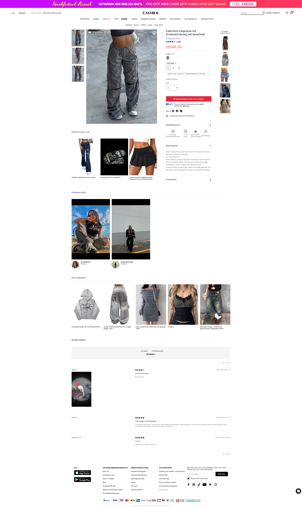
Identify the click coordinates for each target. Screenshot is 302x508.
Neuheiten (84, 19)
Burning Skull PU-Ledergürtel (110, 177)
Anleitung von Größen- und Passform (172, 471)
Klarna (133, 482)
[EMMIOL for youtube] (204, 484)
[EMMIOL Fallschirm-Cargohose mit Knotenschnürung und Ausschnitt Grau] (167, 59)
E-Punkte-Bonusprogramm (168, 486)
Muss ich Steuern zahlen (167, 482)
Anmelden (269, 13)
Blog (104, 482)
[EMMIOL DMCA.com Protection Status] (193, 502)
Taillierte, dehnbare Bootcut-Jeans (84, 177)
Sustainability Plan (109, 486)
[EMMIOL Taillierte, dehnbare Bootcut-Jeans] (85, 157)
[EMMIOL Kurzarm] (183, 304)
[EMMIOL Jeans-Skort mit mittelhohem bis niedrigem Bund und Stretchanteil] (143, 157)
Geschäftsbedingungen (111, 493)
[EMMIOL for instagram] (194, 484)
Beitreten (222, 474)
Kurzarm (171, 327)
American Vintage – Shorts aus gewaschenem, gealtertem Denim (212, 327)
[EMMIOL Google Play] (82, 481)
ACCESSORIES (175, 19)
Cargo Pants (158, 25)
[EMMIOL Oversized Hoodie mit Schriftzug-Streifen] (87, 304)
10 (179, 68)
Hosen (150, 25)
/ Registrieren (276, 13)
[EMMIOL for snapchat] (215, 484)
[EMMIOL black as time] (131, 233)
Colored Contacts (137, 490)
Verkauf (106, 19)
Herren (162, 19)
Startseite (129, 25)
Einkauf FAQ (163, 475)
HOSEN (134, 19)
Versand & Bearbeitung (139, 475)
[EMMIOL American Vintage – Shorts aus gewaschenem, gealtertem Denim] (215, 304)
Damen (96, 19)
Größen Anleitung (172, 79)
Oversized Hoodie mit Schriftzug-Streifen (86, 327)
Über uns (106, 471)
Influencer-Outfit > (174, 38)
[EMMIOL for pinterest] (210, 484)
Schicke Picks (207, 19)
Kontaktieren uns (109, 475)
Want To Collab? (108, 479)
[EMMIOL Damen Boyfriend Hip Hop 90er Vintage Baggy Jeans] (119, 304)
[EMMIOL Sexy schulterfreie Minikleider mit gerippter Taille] (151, 304)
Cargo (125, 19)
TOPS (116, 19)
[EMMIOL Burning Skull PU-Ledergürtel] (114, 157)
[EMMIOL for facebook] (188, 484)
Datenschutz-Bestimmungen (113, 490)
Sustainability (190, 19)
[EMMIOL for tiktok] (199, 484)
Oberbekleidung (148, 19)
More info (186, 106)
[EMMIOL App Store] (82, 474)
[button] (87, 76)
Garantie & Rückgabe (138, 471)
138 (178, 42)
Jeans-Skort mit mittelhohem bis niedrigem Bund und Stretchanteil (141, 178)
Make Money (163, 490)
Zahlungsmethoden (138, 479)
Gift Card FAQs (164, 479)
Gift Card (134, 486)
